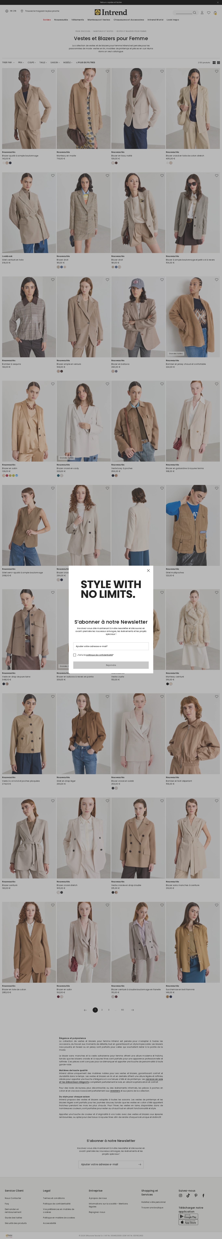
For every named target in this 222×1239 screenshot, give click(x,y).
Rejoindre (111, 665)
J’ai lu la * (95, 655)
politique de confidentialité (99, 655)
